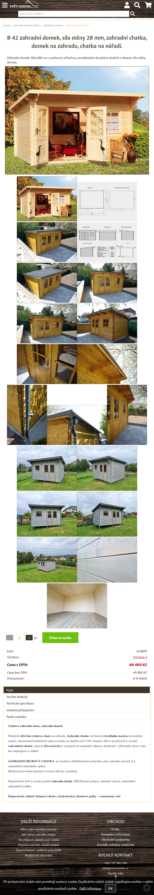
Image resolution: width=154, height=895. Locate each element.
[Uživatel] (127, 6)
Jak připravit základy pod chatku (38, 839)
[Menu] (5, 5)
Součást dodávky (17, 696)
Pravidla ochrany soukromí (115, 844)
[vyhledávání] (137, 6)
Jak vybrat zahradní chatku (39, 834)
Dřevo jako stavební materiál (38, 829)
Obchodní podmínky (115, 839)
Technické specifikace (20, 703)
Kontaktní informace (115, 834)
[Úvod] (25, 6)
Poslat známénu (16, 717)
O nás (115, 829)
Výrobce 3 (140, 657)
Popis (9, 690)
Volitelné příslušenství (20, 710)
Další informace (90, 888)
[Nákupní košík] (148, 6)
